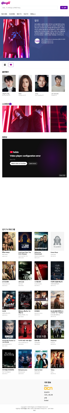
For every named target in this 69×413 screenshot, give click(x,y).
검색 (65, 7)
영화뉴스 (33, 14)
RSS (34, 410)
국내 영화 (12, 14)
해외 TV (19, 14)
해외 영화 (4, 14)
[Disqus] (34, 202)
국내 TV (26, 14)
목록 (4, 65)
